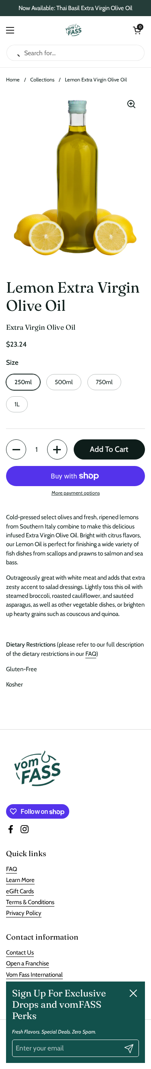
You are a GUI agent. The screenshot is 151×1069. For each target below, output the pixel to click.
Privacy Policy (23, 913)
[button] (137, 30)
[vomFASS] (73, 30)
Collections (42, 80)
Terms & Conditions (30, 902)
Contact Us (20, 952)
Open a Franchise (27, 963)
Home (13, 80)
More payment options (76, 493)
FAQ (90, 653)
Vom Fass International (34, 974)
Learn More (20, 880)
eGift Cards (20, 891)
